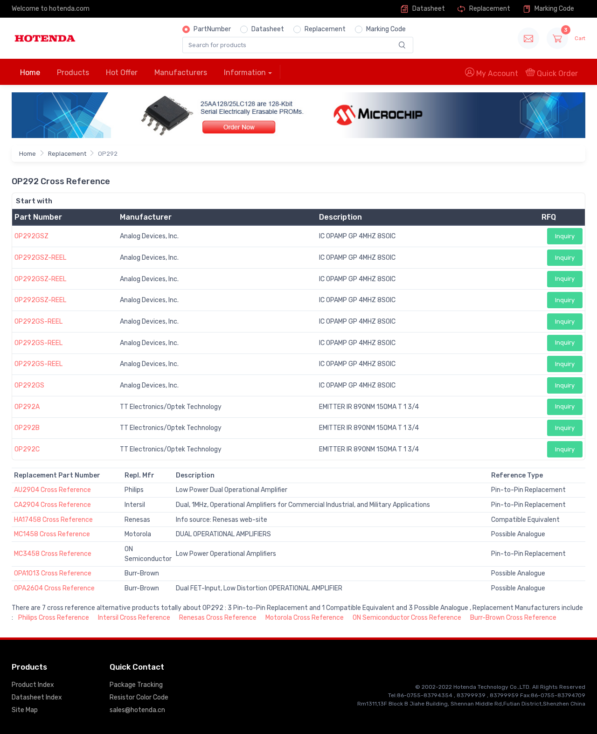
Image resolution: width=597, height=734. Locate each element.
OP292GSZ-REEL (40, 258)
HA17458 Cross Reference (53, 520)
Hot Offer (122, 72)
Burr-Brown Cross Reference (513, 618)
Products (73, 72)
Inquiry (565, 236)
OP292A (27, 407)
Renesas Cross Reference (218, 618)
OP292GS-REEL (38, 321)
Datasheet (428, 9)
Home (30, 72)
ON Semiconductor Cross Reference (407, 618)
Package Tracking (136, 685)
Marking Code (553, 9)
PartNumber (212, 29)
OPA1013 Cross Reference (52, 573)
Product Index (33, 685)
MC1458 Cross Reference (52, 534)
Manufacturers (180, 72)
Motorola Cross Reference (304, 618)
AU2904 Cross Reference (52, 490)
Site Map (25, 710)
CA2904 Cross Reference (52, 505)
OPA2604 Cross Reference (54, 588)
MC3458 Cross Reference (52, 554)
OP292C (27, 449)
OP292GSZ (31, 236)
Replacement (489, 9)
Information (245, 72)
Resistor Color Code (139, 697)
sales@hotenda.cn (137, 710)
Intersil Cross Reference (134, 618)
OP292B (27, 428)
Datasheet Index (37, 697)
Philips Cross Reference (53, 618)
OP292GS (29, 385)
